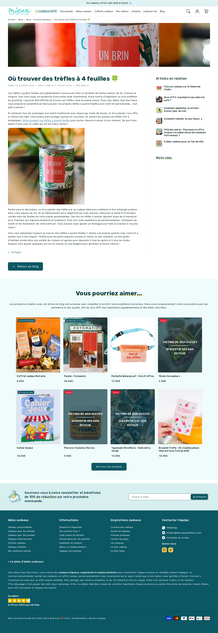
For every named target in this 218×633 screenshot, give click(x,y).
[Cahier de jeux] (38, 416)
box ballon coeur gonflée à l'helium (169, 576)
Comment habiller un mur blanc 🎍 (183, 119)
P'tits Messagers (17, 584)
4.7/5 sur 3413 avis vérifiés (24, 605)
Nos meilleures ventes (19, 551)
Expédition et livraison (70, 543)
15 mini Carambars (169, 376)
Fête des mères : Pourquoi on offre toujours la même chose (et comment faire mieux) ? (185, 132)
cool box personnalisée (21, 576)
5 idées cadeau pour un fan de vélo (184, 141)
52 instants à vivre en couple (129, 580)
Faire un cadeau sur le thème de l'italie (182, 88)
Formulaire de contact (178, 537)
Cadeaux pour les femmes (21, 531)
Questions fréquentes (70, 527)
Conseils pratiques (42, 19)
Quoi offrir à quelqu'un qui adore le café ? (184, 99)
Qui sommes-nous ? (69, 531)
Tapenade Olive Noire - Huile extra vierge (130, 449)
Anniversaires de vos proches (74, 539)
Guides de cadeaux (120, 531)
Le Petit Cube (118, 551)
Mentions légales (97, 618)
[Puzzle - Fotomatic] (85, 345)
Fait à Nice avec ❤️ (53, 618)
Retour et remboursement (72, 547)
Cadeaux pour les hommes (21, 535)
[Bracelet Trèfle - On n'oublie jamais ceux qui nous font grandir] (180, 416)
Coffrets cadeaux (17, 543)
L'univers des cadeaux (122, 527)
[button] (188, 11)
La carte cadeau (119, 547)
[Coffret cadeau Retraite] (38, 345)
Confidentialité (79, 618)
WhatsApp (172, 527)
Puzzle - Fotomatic (75, 376)
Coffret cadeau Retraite (31, 376)
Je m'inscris (199, 496)
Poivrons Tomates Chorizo (79, 448)
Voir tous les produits (109, 466)
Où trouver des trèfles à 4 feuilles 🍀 (72, 19)
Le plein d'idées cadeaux (26, 561)
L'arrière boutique (120, 539)
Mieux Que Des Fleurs (18, 618)
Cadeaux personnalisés (20, 527)
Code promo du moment (71, 535)
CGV (67, 618)
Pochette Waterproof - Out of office (132, 376)
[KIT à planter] (46, 203)
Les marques (117, 543)
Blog (21, 19)
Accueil (11, 19)
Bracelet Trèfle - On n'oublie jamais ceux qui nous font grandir (179, 449)
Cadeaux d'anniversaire (20, 539)
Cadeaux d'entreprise (70, 551)
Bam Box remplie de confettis (106, 584)
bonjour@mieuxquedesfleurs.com (184, 532)
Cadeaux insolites (17, 547)
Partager (16, 252)
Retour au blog (27, 266)
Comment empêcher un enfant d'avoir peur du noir (181, 109)
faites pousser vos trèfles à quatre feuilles (46, 120)
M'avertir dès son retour (180, 351)
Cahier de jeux (25, 448)
